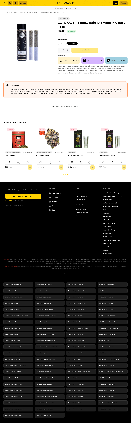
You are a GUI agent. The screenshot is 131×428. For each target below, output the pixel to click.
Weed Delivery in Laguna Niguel (46, 340)
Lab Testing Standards (110, 203)
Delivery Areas (107, 220)
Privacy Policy (107, 253)
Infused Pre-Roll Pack (25, 12)
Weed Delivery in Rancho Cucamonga (79, 371)
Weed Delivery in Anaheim (75, 284)
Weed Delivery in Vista (74, 402)
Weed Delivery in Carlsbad (75, 297)
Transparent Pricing (109, 223)
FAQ (77, 216)
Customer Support (82, 212)
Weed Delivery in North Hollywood (109, 359)
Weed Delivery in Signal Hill (75, 390)
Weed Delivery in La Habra (75, 334)
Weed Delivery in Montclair (75, 353)
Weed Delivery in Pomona (44, 371)
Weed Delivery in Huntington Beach (78, 328)
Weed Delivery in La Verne (12, 340)
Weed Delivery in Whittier (75, 409)
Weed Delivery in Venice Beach (45, 402)
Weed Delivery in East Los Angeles (46, 315)
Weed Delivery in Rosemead (107, 378)
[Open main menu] (4, 3)
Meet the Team (107, 237)
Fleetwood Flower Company (13, 152)
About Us (106, 213)
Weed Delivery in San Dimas (76, 384)
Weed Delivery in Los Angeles (13, 347)
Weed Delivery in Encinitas (12, 322)
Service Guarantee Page (110, 206)
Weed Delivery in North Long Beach (15, 365)
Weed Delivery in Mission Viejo (13, 353)
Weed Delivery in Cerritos (106, 297)
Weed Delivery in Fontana (44, 322)
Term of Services (108, 247)
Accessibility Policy (109, 230)
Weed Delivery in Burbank (44, 297)
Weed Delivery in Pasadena (13, 371)
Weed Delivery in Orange (106, 365)
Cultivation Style (81, 196)
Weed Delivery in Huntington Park (108, 328)
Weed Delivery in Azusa (12, 291)
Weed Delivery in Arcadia (106, 284)
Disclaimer (106, 250)
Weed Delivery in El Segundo (107, 315)
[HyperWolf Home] (65, 3)
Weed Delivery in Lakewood (76, 340)
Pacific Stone (72, 152)
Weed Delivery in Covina (106, 303)
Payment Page (107, 199)
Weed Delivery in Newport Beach (46, 359)
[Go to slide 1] (63, 174)
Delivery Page (107, 216)
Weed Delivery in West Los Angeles (15, 409)
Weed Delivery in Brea (105, 291)
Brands (54, 201)
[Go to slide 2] (65, 174)
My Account (56, 193)
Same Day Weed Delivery (111, 193)
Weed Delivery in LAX (105, 340)
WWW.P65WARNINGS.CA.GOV (71, 268)
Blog (53, 210)
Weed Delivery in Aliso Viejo (44, 284)
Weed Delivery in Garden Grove (108, 322)
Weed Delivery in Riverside (75, 378)
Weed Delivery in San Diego (44, 384)
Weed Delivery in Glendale (12, 328)
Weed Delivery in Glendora (44, 328)
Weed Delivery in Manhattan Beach (47, 347)
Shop (8, 12)
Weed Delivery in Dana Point (45, 309)
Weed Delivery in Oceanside (45, 365)
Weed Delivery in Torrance (106, 396)
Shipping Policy (108, 233)
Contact (55, 197)
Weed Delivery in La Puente (107, 334)
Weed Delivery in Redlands (12, 378)
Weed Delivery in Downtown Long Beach (17, 315)
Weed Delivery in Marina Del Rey (77, 347)
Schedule (72, 43)
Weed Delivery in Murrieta (12, 359)
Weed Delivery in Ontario (75, 365)
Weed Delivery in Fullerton (75, 322)
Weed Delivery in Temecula (75, 396)
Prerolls (15, 12)
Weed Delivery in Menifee (106, 347)
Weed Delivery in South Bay (107, 390)
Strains (54, 206)
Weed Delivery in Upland (12, 402)
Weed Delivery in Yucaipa (44, 415)
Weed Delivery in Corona (44, 303)
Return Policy (107, 243)
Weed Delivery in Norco (74, 359)
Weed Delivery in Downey (106, 309)
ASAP (62, 43)
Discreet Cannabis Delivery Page (113, 196)
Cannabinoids (80, 199)
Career (105, 210)
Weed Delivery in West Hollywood (108, 402)
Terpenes (79, 193)
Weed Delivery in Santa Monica (14, 390)
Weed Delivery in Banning (44, 291)
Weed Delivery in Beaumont (76, 291)
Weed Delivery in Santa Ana (107, 384)
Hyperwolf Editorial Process (111, 240)
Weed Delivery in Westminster (45, 409)
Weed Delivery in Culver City (13, 309)
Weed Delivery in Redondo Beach (46, 378)
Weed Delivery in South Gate (13, 396)
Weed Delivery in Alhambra (13, 284)
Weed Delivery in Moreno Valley (108, 353)
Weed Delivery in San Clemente (14, 384)
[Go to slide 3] (67, 174)
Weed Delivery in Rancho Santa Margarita (111, 371)
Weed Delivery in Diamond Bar (76, 309)
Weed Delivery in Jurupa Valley (45, 334)
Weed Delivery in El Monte (75, 315)
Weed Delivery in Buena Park (13, 297)
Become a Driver (81, 209)
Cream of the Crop (63, 18)
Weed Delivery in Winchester (107, 409)
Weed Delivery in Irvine (11, 334)
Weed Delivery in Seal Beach (45, 390)
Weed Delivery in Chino (11, 303)
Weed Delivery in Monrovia (44, 353)
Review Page (107, 226)
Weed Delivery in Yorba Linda (13, 415)
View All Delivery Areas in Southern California (23, 190)
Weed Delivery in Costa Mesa (76, 303)
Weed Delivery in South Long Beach (47, 396)
